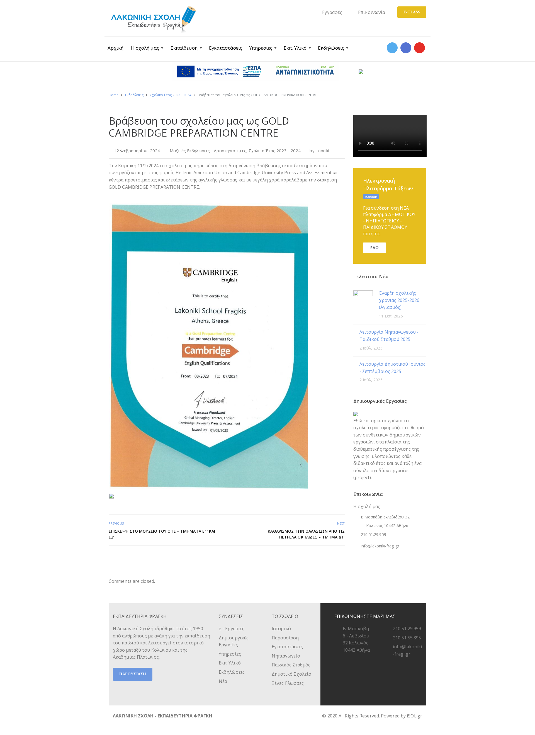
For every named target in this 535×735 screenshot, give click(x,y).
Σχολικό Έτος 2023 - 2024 (275, 150)
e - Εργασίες (231, 628)
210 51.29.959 (407, 628)
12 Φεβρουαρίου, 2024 (137, 150)
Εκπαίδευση (184, 48)
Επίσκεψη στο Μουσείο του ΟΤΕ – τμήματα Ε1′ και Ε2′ (162, 534)
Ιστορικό (281, 628)
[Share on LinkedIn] (341, 557)
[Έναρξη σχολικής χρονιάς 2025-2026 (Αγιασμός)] (363, 300)
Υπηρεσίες (260, 48)
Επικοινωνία (371, 12)
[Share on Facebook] (322, 557)
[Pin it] (335, 557)
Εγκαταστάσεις (225, 48)
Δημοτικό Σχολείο (292, 674)
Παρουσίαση (285, 638)
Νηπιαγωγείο (286, 656)
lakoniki (322, 150)
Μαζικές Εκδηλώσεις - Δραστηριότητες (208, 150)
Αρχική (116, 48)
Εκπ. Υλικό (295, 48)
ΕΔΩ (374, 247)
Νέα (223, 681)
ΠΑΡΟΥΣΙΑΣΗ (132, 674)
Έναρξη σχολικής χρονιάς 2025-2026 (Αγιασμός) (399, 300)
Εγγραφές (332, 12)
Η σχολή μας (145, 48)
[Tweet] (328, 557)
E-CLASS (411, 12)
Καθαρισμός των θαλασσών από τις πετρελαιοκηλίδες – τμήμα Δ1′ (306, 534)
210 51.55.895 (407, 638)
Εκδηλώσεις (331, 48)
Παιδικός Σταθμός (291, 665)
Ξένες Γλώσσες (288, 683)
